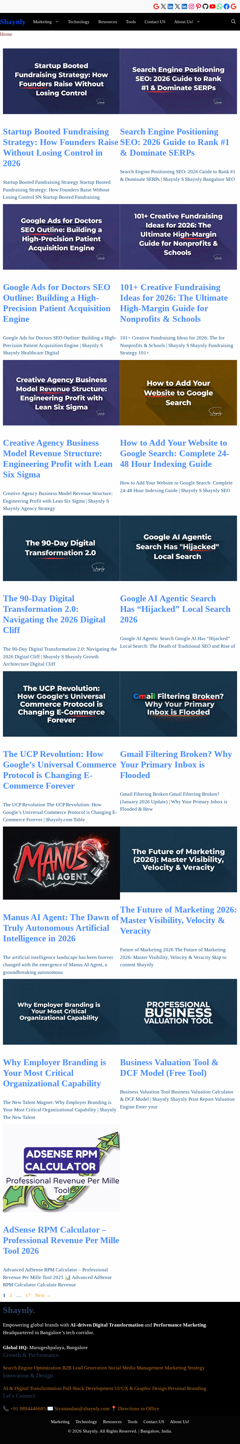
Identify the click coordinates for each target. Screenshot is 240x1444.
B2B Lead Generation (84, 1368)
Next (43, 1295)
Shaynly (13, 22)
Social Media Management (136, 1368)
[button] (233, 22)
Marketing (42, 21)
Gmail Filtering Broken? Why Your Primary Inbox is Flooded (176, 764)
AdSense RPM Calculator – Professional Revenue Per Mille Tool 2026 (61, 1240)
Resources (107, 21)
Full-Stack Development (88, 1388)
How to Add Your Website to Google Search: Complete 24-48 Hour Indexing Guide (174, 453)
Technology (79, 21)
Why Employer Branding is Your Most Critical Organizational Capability (54, 1072)
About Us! (183, 21)
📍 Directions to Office (135, 1408)
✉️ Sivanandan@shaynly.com (78, 1408)
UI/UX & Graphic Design (140, 1388)
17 (28, 1295)
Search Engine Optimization (32, 1368)
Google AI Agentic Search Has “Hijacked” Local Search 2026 (175, 608)
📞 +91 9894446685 (24, 1408)
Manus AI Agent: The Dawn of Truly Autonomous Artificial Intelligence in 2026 (61, 927)
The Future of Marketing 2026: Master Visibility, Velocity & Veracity (178, 920)
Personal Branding (187, 1388)
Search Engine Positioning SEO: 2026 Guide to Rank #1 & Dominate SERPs (174, 142)
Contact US (155, 21)
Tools (131, 21)
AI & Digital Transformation (32, 1388)
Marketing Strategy (185, 1368)
